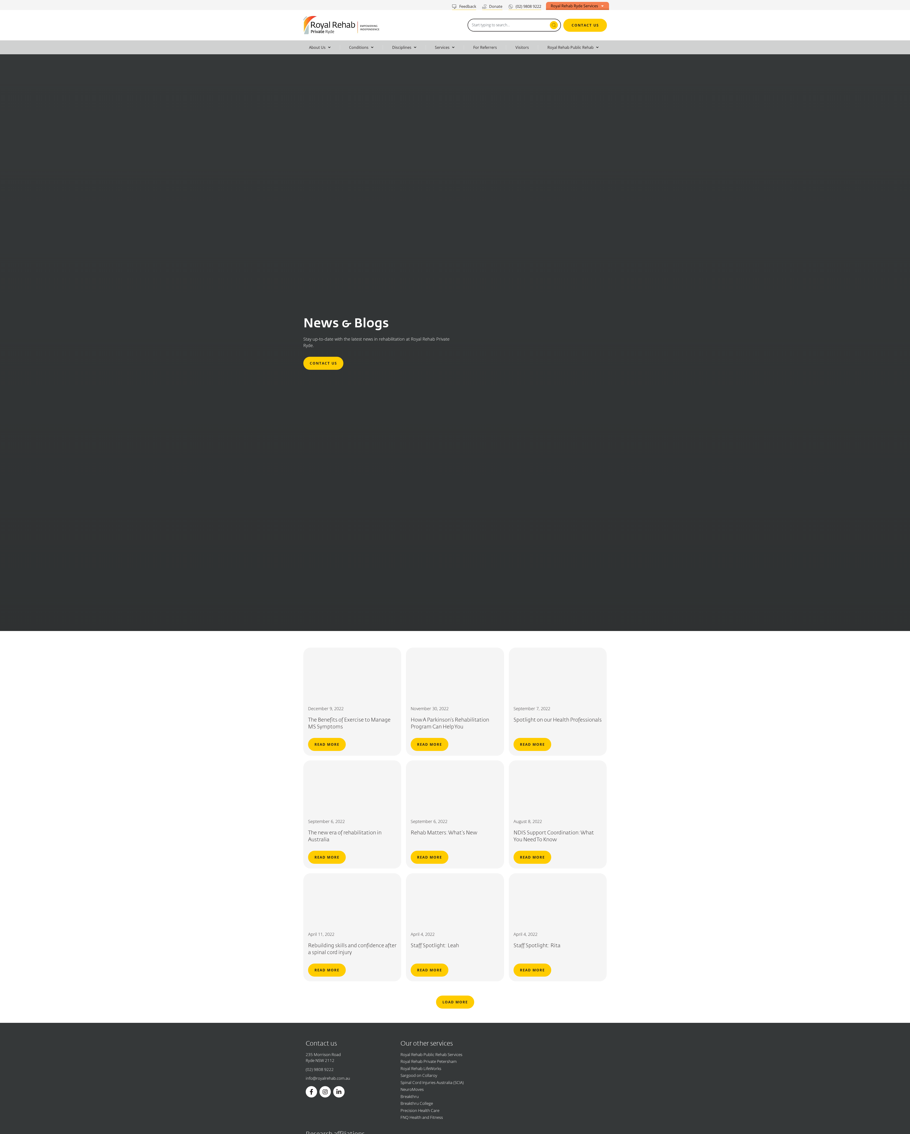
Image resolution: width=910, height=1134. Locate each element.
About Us (317, 47)
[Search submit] (554, 25)
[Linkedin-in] (339, 1091)
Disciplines (401, 47)
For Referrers (485, 47)
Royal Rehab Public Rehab (570, 47)
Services (442, 47)
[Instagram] (325, 1091)
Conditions (359, 47)
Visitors (522, 47)
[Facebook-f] (311, 1091)
